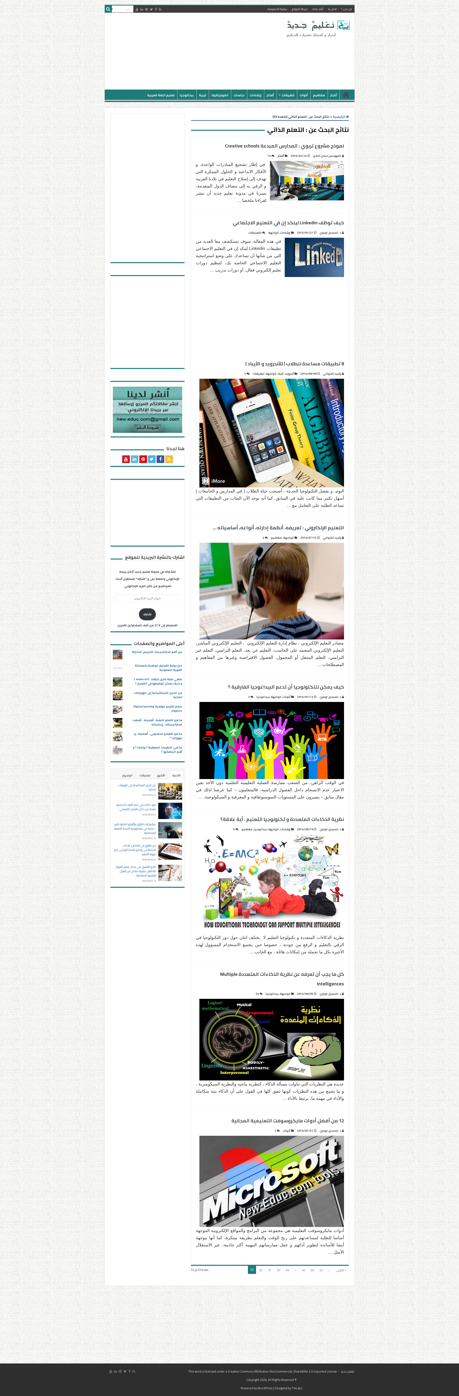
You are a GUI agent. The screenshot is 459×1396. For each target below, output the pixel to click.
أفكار (270, 95)
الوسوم (127, 775)
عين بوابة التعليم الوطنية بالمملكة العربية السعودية (158, 668)
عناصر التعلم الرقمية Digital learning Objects (157, 708)
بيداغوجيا (187, 95)
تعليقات (144, 775)
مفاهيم (319, 95)
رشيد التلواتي (332, 373)
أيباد (281, 373)
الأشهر (161, 775)
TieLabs (297, 1388)
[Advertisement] (195, 51)
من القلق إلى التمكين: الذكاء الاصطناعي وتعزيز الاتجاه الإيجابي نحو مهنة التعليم (135, 850)
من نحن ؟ (346, 9)
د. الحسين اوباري (330, 232)
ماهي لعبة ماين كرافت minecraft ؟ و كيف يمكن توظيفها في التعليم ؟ (158, 681)
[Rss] (160, 9)
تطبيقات (288, 95)
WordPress (265, 1388)
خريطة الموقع (300, 9)
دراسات (239, 95)
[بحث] (108, 9)
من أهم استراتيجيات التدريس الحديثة (157, 652)
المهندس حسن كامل (327, 155)
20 (321, 1270)
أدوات (304, 95)
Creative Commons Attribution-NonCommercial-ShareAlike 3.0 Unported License (282, 1371)
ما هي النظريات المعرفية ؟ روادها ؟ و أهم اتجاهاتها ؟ (157, 749)
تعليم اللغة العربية (161, 95)
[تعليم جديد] (317, 28)
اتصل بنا (332, 9)
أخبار (333, 95)
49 (287, 1270)
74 (269, 155)
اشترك (147, 614)
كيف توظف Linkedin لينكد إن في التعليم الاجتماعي (288, 222)
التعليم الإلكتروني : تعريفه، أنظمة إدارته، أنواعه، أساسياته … (278, 527)
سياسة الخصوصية (277, 9)
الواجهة (273, 232)
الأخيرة (176, 775)
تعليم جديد (347, 1371)
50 (278, 1270)
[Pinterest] (146, 9)
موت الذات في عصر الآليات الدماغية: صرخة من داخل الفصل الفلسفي (136, 807)
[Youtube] (137, 9)
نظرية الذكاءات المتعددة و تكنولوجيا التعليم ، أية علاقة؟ (282, 819)
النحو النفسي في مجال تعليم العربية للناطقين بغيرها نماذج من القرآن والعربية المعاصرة (136, 871)
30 (312, 1270)
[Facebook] (155, 9)
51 (269, 1270)
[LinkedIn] (142, 9)
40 (303, 1270)
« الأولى (341, 1270)
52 (260, 1270)
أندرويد (289, 373)
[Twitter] (151, 9)
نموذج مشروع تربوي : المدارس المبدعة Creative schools (284, 145)
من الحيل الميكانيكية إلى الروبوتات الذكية (158, 695)
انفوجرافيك (219, 95)
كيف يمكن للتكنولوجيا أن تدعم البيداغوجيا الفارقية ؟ (286, 686)
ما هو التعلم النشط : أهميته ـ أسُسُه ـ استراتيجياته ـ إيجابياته (157, 722)
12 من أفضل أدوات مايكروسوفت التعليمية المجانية (287, 1120)
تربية (202, 95)
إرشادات (255, 95)
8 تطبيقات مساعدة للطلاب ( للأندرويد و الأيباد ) (294, 363)
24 (257, 993)
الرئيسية (346, 95)
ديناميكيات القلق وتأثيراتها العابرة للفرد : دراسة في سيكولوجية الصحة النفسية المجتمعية (135, 828)
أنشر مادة (317, 9)
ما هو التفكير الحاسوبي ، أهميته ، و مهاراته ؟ (158, 736)
